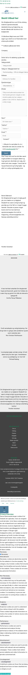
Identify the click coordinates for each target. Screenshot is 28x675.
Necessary (4, 554)
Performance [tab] (4, 621)
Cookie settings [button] (19, 501)
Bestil (6, 153)
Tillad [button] (3, 503)
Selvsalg (14, 438)
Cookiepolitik (14, 487)
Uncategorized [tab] (5, 659)
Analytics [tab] (3, 602)
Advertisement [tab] (4, 640)
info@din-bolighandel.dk (15, 462)
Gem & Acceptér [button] (5, 674)
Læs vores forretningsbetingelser (14, 482)
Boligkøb (14, 435)
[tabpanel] (14, 565)
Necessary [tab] (3, 552)
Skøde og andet (14, 440)
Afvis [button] (7, 503)
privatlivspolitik (10, 149)
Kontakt (14, 445)
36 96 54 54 (16, 460)
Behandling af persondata (14, 491)
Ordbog (14, 431)
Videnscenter (14, 447)
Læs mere (12, 503)
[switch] (0, 578)
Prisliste (14, 433)
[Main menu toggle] (25, 11)
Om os (14, 428)
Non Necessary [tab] (5, 576)
